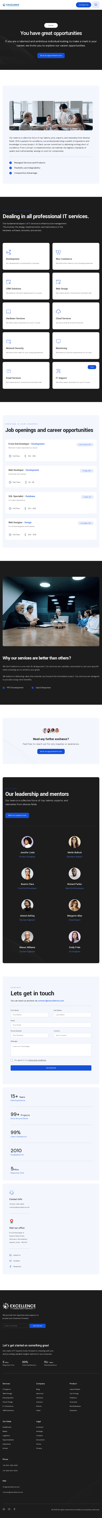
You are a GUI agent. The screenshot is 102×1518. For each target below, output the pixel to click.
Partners (39, 1398)
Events (39, 1406)
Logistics (6, 1435)
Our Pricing (74, 1393)
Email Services (13, 378)
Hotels (5, 1448)
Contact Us (83, 5)
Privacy (39, 1448)
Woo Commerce (64, 258)
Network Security (15, 348)
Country (57, 1031)
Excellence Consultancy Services (87, 1510)
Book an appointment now (51, 55)
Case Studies (75, 1389)
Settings (39, 1431)
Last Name (58, 1010)
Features (73, 1398)
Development (12, 258)
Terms (38, 1444)
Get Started (51, 1068)
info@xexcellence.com (11, 1487)
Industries (7, 1444)
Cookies (39, 1435)
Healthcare (7, 1427)
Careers (39, 1402)
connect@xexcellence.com (51, 1000)
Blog (38, 1389)
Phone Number (16, 1031)
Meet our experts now (17, 815)
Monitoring (61, 348)
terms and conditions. (37, 1060)
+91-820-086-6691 (10, 1465)
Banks (5, 1431)
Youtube (16, 1261)
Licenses (39, 1427)
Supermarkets (8, 1440)
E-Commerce (8, 1406)
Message (14, 1041)
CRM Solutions (13, 288)
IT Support (61, 378)
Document (40, 1440)
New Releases (75, 1406)
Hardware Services (15, 318)
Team (38, 1410)
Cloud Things (8, 1402)
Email (13, 1020)
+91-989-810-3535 (10, 1471)
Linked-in (17, 1255)
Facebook (17, 1266)
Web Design (62, 288)
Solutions (73, 1410)
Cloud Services (63, 318)
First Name (15, 1010)
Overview (73, 1402)
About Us (39, 1393)
